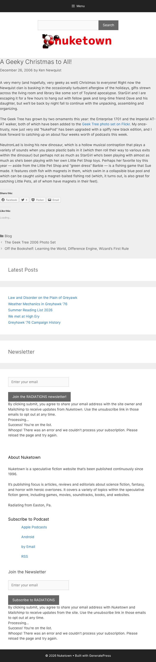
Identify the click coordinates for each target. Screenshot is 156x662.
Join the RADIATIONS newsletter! (39, 397)
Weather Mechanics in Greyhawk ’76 (37, 304)
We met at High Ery (23, 316)
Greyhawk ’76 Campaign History (34, 322)
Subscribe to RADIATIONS (33, 600)
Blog (8, 236)
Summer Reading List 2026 (30, 310)
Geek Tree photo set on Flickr (106, 124)
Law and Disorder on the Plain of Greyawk (42, 298)
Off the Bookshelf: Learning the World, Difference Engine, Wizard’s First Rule (67, 249)
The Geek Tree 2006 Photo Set (30, 242)
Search (108, 25)
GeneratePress (100, 656)
